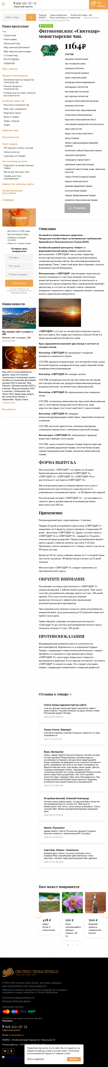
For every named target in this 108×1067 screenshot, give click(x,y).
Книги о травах (11, 117)
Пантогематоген (10, 137)
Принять (74, 1059)
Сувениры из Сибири (14, 156)
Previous (38, 914)
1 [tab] (68, 944)
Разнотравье (10, 39)
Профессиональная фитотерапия (12, 192)
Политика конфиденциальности (18, 997)
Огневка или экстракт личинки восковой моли (19, 94)
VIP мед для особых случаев (18, 148)
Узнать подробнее (35, 1059)
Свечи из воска (11, 152)
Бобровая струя (10, 130)
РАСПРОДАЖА (11, 59)
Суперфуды (8, 200)
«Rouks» (38, 1018)
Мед (4, 31)
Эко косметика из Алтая (14, 161)
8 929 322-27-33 (25, 3)
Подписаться (19, 283)
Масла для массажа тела (16, 172)
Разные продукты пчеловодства (13, 87)
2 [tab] (72, 944)
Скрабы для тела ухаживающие (12, 177)
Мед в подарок (10, 144)
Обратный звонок (23, 6)
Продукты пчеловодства (15, 76)
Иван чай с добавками (15, 109)
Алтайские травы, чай (13, 101)
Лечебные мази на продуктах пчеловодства (19, 81)
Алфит (7, 125)
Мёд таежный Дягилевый (17, 47)
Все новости (9, 409)
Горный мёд (10, 35)
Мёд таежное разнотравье (17, 51)
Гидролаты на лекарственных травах (19, 166)
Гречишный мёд (12, 43)
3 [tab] (76, 944)
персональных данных (19, 293)
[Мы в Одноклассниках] (11, 1051)
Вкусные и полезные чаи (16, 105)
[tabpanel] (49, 914)
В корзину (79, 208)
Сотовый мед (11, 55)
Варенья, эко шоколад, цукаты (18, 184)
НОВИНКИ (9, 63)
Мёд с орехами (10, 69)
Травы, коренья (11, 121)
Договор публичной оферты (16, 1001)
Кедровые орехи (12, 113)
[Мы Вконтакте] (5, 1051)
